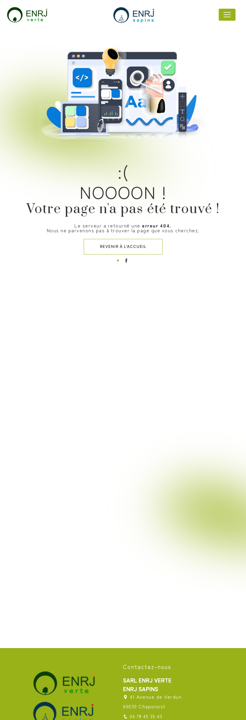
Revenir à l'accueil (123, 246)
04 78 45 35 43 (146, 716)
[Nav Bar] (227, 15)
